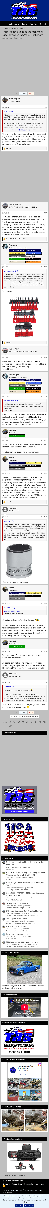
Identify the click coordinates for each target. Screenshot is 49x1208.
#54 (45, 603)
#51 (45, 440)
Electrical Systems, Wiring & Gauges (18, 908)
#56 (45, 682)
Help (36, 1184)
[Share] (41, 107)
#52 (45, 473)
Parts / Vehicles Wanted (14, 900)
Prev (24, 94)
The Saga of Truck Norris (16, 918)
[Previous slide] (5, 1120)
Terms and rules (17, 1184)
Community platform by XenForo (22, 1190)
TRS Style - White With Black (13, 1181)
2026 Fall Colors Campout (17, 926)
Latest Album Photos (11, 1106)
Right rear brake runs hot (17, 934)
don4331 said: (8, 608)
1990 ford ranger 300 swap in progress (22, 942)
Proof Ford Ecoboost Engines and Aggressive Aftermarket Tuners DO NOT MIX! (25, 873)
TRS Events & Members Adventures (18, 931)
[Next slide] (43, 1120)
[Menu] (4, 24)
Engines (8, 879)
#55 (45, 651)
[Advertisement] (24, 64)
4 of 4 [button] (30, 94)
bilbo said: (7, 111)
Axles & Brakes (11, 939)
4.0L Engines (10, 869)
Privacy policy (28, 1184)
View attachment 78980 (12, 611)
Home (42, 1184)
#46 (45, 107)
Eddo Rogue (8, 38)
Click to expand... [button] (24, 130)
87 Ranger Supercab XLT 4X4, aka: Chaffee (24, 911)
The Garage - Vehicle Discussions (17, 890)
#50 (45, 396)
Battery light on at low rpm (17, 903)
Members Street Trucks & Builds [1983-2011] (20, 923)
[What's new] (40, 24)
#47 (45, 213)
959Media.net (7, 1192)
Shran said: (7, 521)
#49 (45, 357)
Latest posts (7, 858)
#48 (45, 267)
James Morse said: (10, 271)
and (15, 239)
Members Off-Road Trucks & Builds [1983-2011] (21, 915)
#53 (45, 517)
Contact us (6, 1184)
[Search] (45, 24)
